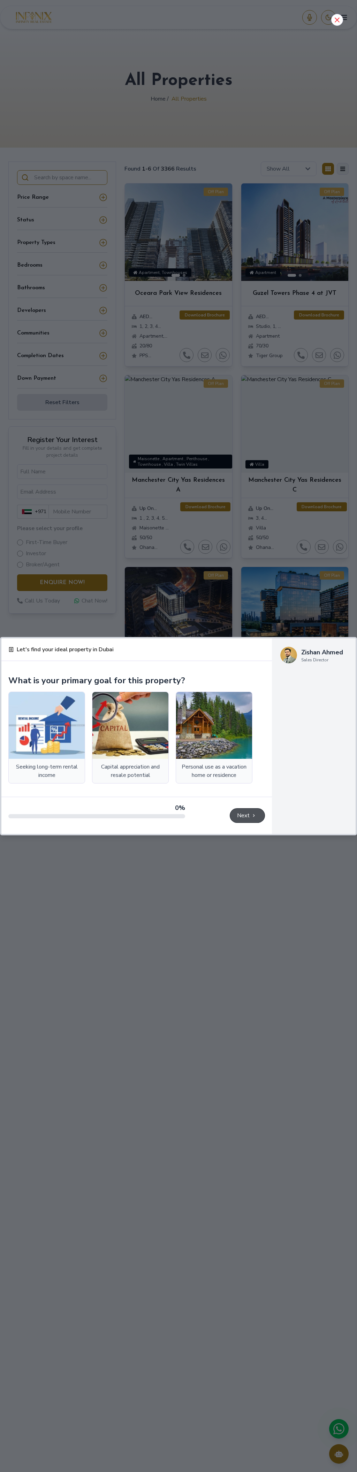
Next (243, 815)
